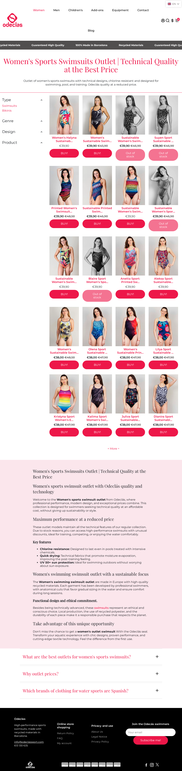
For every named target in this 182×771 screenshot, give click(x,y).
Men (56, 10)
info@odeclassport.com (29, 742)
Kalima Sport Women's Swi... (97, 418)
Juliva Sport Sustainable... (130, 418)
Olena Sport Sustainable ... (97, 351)
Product (9, 142)
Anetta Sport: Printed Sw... (130, 280)
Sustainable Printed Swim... (97, 209)
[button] (173, 4)
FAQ (60, 738)
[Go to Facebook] (146, 765)
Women (39, 10)
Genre (8, 121)
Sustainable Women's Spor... (163, 209)
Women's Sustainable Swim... (97, 139)
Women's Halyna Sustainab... (64, 139)
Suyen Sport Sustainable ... (163, 139)
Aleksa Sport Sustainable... (163, 280)
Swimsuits (9, 105)
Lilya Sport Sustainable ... (163, 351)
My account (64, 743)
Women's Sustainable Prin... (130, 351)
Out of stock (130, 154)
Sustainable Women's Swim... (130, 139)
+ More (112, 448)
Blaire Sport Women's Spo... (97, 280)
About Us (97, 731)
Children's (75, 10)
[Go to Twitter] (157, 765)
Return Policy (65, 733)
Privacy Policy (100, 741)
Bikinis (7, 110)
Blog (91, 30)
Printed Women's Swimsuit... (64, 209)
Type (6, 100)
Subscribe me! (150, 740)
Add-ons (97, 10)
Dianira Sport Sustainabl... (163, 418)
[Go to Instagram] (152, 765)
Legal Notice (99, 736)
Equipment (120, 10)
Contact (143, 10)
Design (8, 131)
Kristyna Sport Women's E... (64, 418)
